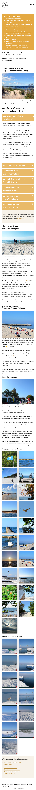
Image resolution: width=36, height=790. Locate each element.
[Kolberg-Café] (5, 5)
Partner (4, 786)
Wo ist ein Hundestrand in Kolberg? (13, 117)
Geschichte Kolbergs (9, 773)
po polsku (29, 784)
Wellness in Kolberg (9, 766)
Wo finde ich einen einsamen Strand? (11, 206)
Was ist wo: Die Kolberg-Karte (12, 771)
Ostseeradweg (16, 356)
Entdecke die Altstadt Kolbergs (12, 770)
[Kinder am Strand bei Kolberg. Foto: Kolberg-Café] (18, 243)
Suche (8, 786)
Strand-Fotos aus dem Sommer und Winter (17, 47)
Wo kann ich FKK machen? (14, 165)
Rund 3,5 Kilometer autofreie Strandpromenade (18, 32)
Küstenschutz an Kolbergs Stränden (13, 762)
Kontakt (4, 784)
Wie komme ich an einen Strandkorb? (11, 197)
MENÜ (32, 4)
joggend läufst (26, 281)
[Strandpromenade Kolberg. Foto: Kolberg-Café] (18, 391)
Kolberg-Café (20, 788)
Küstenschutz (20, 218)
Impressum (10, 784)
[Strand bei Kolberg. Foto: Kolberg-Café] (18, 86)
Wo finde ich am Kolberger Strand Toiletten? (14, 180)
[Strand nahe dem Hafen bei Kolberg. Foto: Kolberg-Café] (18, 324)
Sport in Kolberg (8, 764)
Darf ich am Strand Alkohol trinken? (11, 189)
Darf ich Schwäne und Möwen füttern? (11, 172)
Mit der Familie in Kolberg (10, 768)
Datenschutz (17, 784)
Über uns (23, 784)
